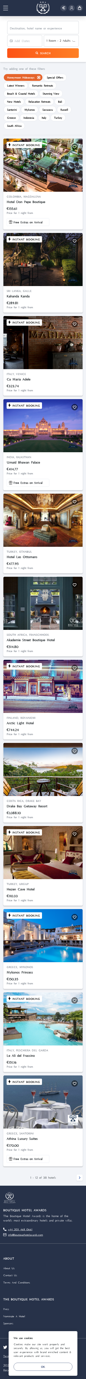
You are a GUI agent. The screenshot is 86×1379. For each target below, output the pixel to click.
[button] (5, 8)
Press (6, 1309)
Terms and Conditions (16, 1282)
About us (9, 1268)
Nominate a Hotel (14, 1316)
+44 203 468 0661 (20, 1229)
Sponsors (8, 1323)
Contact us (10, 1275)
